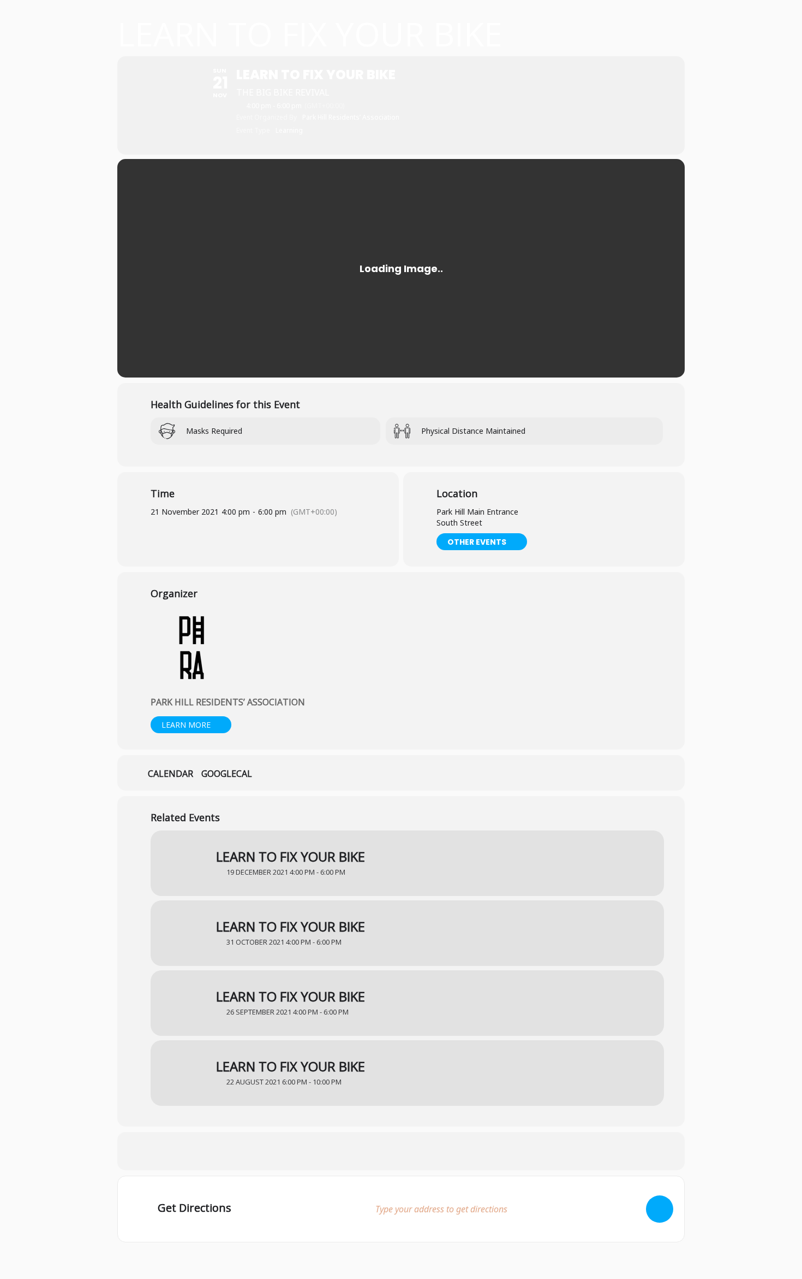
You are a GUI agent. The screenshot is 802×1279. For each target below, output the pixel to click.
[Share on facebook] (373, 1151)
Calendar (170, 774)
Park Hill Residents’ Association (228, 702)
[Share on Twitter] (401, 1151)
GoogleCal (226, 774)
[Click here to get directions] (659, 1209)
